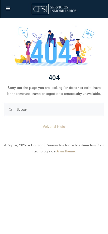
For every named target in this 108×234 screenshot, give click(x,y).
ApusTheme (66, 151)
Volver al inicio (54, 126)
